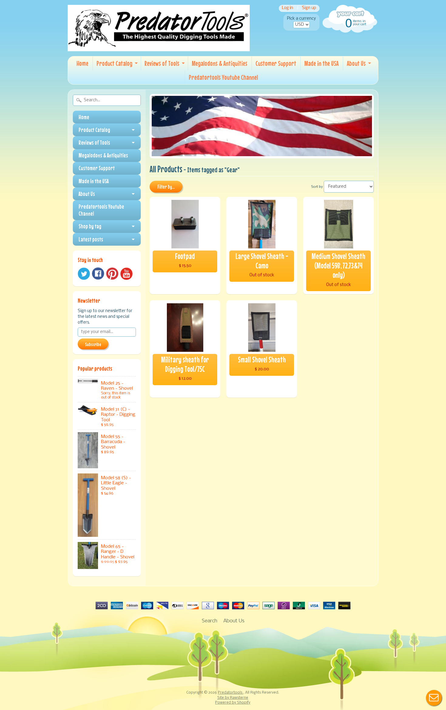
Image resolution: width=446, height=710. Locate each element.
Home (82, 63)
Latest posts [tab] (91, 239)
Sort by (317, 187)
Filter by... (166, 187)
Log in (287, 8)
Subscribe (93, 344)
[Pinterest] (112, 274)
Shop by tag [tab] (90, 226)
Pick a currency (301, 18)
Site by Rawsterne (232, 698)
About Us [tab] (87, 193)
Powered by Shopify (232, 703)
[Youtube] (126, 274)
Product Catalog (114, 63)
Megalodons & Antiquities (219, 63)
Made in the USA (321, 63)
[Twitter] (84, 274)
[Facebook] (98, 274)
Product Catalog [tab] (94, 129)
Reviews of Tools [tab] (94, 142)
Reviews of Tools (161, 63)
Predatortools (230, 693)
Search (209, 621)
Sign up (309, 8)
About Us (356, 63)
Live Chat (434, 698)
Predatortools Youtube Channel (223, 77)
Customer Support (275, 63)
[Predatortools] (159, 47)
